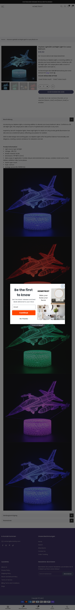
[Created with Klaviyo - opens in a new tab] (37, 325)
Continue (23, 312)
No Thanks (24, 319)
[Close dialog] (62, 286)
